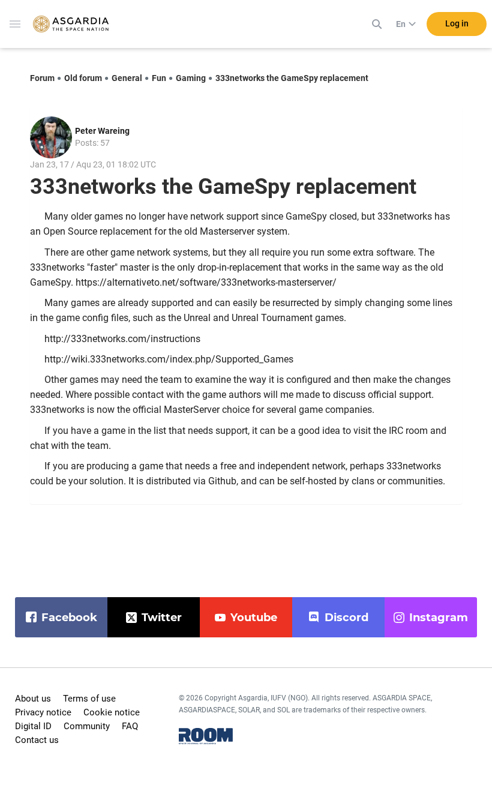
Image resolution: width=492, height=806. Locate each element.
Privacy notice (43, 712)
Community (87, 726)
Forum (42, 78)
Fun (159, 78)
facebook (69, 617)
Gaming (191, 78)
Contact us (37, 740)
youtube (253, 617)
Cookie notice (111, 712)
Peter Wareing (102, 131)
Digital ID (33, 726)
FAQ (130, 726)
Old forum (83, 78)
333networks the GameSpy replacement (291, 78)
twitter (162, 617)
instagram (438, 617)
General (127, 78)
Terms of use (89, 698)
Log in (457, 23)
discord (346, 617)
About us (33, 698)
